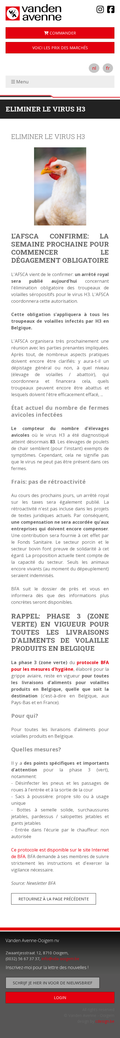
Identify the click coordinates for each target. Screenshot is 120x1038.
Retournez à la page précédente (53, 899)
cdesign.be (104, 1021)
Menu (22, 82)
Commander (62, 33)
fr (108, 68)
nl (94, 68)
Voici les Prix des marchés (60, 47)
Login (60, 997)
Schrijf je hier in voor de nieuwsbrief (52, 982)
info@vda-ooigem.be (60, 958)
